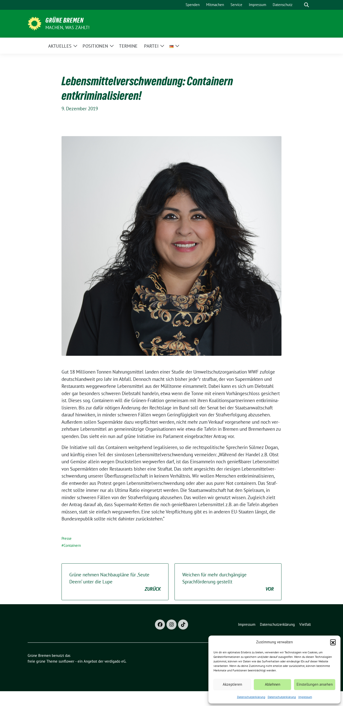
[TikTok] (183, 625)
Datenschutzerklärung (251, 697)
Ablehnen (272, 684)
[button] (332, 642)
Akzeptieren (232, 684)
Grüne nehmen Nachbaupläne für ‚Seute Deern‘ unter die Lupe (115, 582)
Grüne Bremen (64, 20)
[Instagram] (171, 625)
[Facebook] (160, 625)
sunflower (66, 661)
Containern (72, 545)
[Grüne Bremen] (34, 23)
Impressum (305, 697)
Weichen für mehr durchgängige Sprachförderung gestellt (228, 582)
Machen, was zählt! (67, 27)
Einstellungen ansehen (315, 684)
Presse (67, 538)
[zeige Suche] (306, 5)
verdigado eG (115, 661)
